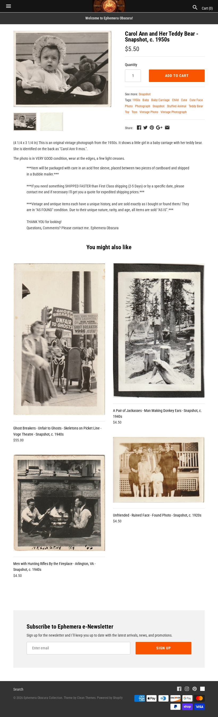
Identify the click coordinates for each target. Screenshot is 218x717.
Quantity (131, 65)
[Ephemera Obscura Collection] (109, 6)
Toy (127, 112)
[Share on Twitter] (145, 127)
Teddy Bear (196, 106)
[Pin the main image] (152, 127)
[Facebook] (179, 689)
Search (18, 689)
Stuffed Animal (176, 106)
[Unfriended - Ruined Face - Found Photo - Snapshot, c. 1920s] (159, 469)
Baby (145, 100)
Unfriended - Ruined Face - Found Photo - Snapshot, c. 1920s (157, 515)
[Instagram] (187, 689)
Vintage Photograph (174, 112)
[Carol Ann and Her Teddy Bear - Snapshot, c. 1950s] (62, 69)
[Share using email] (167, 127)
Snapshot (145, 94)
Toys (134, 112)
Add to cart (177, 75)
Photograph (142, 106)
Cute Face (196, 100)
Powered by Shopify (110, 698)
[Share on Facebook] (139, 127)
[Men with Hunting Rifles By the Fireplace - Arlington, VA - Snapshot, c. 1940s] (59, 503)
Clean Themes (86, 698)
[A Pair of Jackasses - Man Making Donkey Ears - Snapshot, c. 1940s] (159, 330)
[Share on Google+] (159, 127)
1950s (136, 100)
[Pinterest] (194, 689)
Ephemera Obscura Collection (43, 698)
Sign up (163, 648)
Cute (184, 100)
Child (175, 100)
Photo (129, 106)
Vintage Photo (149, 112)
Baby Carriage (160, 100)
